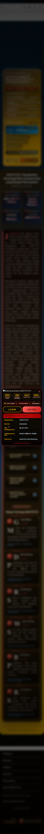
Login (12, 409)
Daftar (31, 409)
